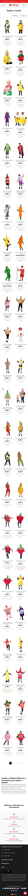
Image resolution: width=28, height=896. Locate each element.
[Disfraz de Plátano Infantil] (7, 675)
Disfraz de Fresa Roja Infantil (20, 561)
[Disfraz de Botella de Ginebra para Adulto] (20, 181)
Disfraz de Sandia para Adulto (7, 531)
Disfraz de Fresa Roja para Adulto (7, 592)
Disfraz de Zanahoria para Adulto (20, 253)
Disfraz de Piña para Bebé (20, 438)
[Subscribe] (26, 849)
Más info (22, 833)
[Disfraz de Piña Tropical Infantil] (20, 88)
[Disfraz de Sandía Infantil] (7, 551)
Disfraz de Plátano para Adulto (21, 655)
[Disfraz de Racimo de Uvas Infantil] (7, 737)
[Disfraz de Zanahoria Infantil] (20, 212)
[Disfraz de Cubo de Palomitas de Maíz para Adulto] (7, 612)
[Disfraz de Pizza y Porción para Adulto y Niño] (20, 396)
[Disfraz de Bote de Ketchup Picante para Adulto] (20, 675)
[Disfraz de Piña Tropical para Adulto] (20, 582)
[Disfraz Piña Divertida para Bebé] (20, 26)
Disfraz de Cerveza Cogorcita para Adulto (20, 376)
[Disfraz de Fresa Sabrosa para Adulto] (20, 520)
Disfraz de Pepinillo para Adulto (7, 161)
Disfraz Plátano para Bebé (7, 67)
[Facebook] (2, 855)
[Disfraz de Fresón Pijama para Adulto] (7, 490)
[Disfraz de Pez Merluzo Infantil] (7, 212)
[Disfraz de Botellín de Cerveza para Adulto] (7, 181)
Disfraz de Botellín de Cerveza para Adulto (7, 191)
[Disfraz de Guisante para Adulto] (7, 273)
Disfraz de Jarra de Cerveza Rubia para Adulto (20, 129)
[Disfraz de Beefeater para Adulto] (20, 273)
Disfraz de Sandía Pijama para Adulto (20, 469)
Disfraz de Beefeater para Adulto (20, 284)
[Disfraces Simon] (14, 5)
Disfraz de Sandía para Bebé (7, 439)
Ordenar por (24, 15)
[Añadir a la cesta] (7, 93)
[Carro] (25, 5)
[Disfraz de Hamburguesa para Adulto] (20, 304)
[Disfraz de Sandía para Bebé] (7, 428)
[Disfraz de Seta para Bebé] (20, 334)
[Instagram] (8, 855)
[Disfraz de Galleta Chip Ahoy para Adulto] (7, 334)
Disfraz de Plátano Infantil (7, 684)
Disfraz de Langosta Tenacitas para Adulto (7, 655)
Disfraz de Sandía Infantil (7, 561)
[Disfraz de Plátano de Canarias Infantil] (7, 242)
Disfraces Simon (17, 886)
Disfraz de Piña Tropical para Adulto (20, 592)
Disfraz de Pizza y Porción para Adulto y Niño (20, 406)
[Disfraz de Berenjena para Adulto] (7, 118)
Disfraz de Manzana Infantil (20, 748)
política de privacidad (11, 852)
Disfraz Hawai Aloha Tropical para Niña (7, 98)
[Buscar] (23, 5)
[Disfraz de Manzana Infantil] (20, 737)
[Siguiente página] (21, 763)
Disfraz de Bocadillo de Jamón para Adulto (7, 376)
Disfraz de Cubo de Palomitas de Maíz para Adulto (7, 623)
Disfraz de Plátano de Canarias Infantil (7, 253)
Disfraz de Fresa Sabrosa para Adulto (20, 531)
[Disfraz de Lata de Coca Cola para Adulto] (20, 150)
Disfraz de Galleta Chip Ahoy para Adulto (7, 345)
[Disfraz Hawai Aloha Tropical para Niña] (7, 88)
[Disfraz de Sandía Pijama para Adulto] (20, 459)
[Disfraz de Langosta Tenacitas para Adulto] (7, 644)
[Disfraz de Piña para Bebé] (20, 428)
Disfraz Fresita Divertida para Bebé (21, 67)
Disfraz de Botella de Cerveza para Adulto (7, 314)
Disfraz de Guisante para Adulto (7, 284)
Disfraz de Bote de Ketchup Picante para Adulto (20, 686)
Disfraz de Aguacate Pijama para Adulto (7, 469)
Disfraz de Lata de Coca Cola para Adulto (21, 161)
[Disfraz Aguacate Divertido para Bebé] (7, 26)
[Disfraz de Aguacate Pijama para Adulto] (7, 459)
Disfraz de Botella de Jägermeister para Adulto (7, 717)
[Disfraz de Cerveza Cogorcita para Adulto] (20, 365)
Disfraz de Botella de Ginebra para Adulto (20, 191)
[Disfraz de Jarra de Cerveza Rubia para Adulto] (20, 118)
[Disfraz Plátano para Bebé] (7, 57)
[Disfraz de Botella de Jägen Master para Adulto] (7, 397)
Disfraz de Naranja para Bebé (21, 500)
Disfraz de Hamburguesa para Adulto (20, 314)
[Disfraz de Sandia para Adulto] (7, 520)
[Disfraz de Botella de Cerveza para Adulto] (7, 304)
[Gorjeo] (5, 855)
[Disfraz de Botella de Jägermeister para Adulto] (7, 707)
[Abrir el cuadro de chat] (25, 893)
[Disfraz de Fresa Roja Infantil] (20, 551)
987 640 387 (19, 840)
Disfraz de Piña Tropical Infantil (20, 98)
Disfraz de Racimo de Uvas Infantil (7, 748)
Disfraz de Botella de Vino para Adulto (20, 623)
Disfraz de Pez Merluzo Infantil (7, 222)
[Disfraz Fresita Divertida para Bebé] (20, 57)
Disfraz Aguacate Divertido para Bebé (7, 37)
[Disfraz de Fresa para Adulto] (20, 707)
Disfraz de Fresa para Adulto (20, 717)
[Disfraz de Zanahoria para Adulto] (20, 242)
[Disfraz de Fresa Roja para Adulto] (7, 582)
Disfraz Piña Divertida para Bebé (20, 37)
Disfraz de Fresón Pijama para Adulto (7, 500)
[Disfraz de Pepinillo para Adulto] (7, 150)
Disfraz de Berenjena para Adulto (7, 129)
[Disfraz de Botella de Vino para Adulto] (20, 612)
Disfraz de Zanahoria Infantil (20, 222)
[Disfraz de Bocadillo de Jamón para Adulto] (7, 365)
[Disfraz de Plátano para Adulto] (20, 644)
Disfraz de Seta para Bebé (20, 344)
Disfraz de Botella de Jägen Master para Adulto (7, 408)
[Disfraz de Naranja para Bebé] (20, 490)
